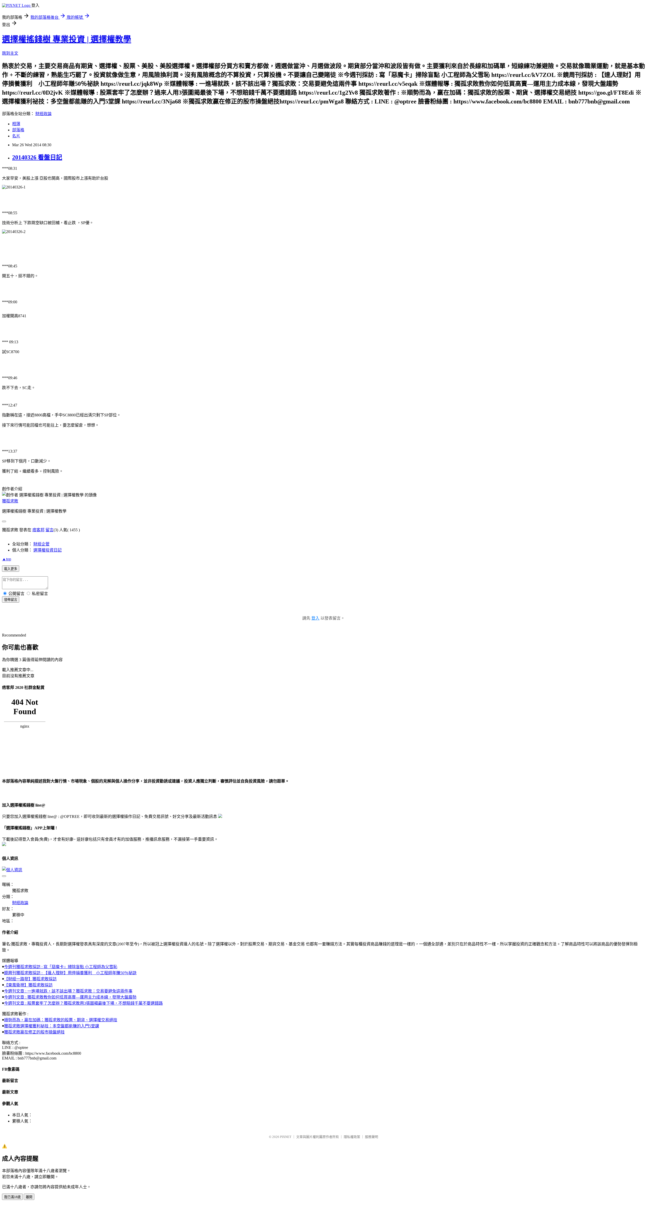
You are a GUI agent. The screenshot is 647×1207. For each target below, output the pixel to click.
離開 (29, 1197)
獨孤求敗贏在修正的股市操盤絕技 (34, 1032)
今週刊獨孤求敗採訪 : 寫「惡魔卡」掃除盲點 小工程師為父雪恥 (60, 967)
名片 (16, 136)
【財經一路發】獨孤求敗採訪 (30, 979)
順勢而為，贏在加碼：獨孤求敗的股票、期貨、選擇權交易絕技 (60, 1020)
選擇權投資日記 (47, 550)
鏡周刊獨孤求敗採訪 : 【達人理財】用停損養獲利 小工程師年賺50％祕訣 (70, 973)
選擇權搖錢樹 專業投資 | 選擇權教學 (66, 39)
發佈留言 (10, 600)
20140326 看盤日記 (37, 157)
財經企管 (41, 544)
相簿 (16, 124)
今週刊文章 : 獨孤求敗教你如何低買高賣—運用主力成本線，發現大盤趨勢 (70, 997)
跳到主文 (10, 53)
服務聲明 (371, 1137)
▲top (6, 559)
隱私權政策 (352, 1137)
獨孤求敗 (10, 501)
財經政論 (43, 114)
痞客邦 (38, 530)
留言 (49, 530)
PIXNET (285, 1137)
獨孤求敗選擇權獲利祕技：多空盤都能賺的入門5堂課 (51, 1026)
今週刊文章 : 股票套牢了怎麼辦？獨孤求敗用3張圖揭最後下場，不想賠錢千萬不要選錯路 (83, 1003)
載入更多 (10, 569)
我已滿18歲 (12, 1197)
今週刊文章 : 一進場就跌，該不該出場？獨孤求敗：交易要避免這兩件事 (68, 991)
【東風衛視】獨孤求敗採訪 (28, 985)
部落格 (18, 130)
